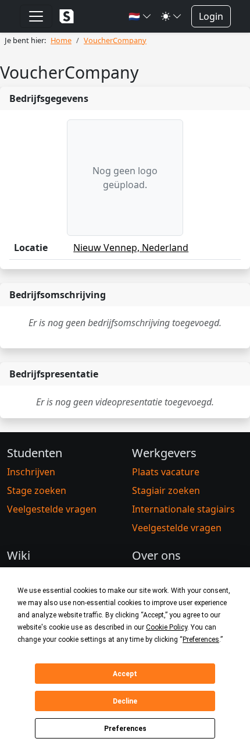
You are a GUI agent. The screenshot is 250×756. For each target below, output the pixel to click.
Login (211, 16)
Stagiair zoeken (166, 490)
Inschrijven (31, 471)
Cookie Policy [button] (166, 627)
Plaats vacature (165, 471)
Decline (125, 701)
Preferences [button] (201, 639)
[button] (140, 16)
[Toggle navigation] (36, 16)
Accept (125, 674)
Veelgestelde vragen (52, 509)
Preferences (125, 729)
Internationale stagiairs (183, 509)
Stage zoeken (36, 490)
